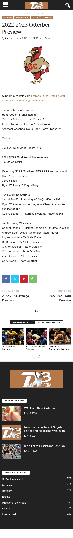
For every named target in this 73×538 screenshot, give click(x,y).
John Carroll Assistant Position (44, 446)
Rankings (7, 490)
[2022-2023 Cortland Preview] (36, 336)
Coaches (7, 485)
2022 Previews (30, 13)
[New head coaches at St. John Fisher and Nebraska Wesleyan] (11, 432)
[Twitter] (15, 279)
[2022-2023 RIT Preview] (13, 336)
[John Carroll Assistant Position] (11, 451)
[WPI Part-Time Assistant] (11, 413)
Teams (35, 17)
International (9, 514)
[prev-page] (34, 355)
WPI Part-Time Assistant (40, 408)
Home (4, 13)
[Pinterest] (24, 279)
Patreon (36, 95)
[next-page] (39, 355)
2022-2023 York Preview (60, 298)
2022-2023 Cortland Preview (35, 347)
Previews (15, 13)
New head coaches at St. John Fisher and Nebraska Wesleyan (44, 429)
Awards (6, 508)
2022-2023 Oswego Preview (15, 298)
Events (6, 496)
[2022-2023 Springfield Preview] (60, 336)
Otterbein (46, 17)
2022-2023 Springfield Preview (59, 347)
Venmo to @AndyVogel (29, 100)
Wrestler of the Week (14, 502)
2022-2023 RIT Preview (9, 347)
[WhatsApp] (33, 279)
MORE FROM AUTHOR (49, 322)
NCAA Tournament (12, 479)
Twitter (6, 138)
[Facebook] (6, 279)
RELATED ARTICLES (22, 322)
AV (6, 38)
